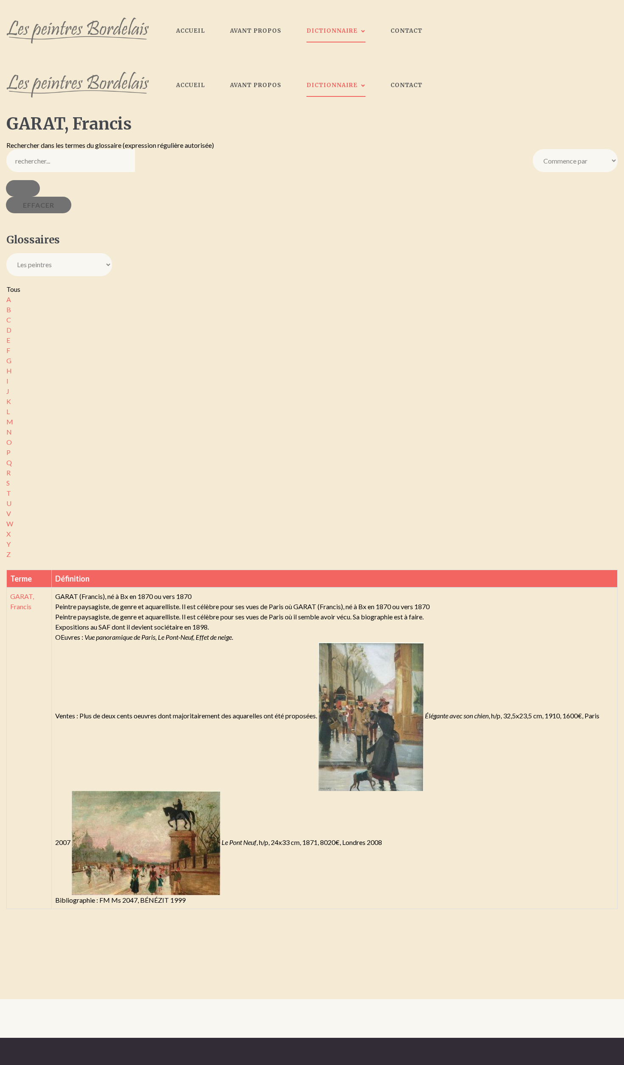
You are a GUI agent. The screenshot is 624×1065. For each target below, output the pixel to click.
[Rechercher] (23, 188)
